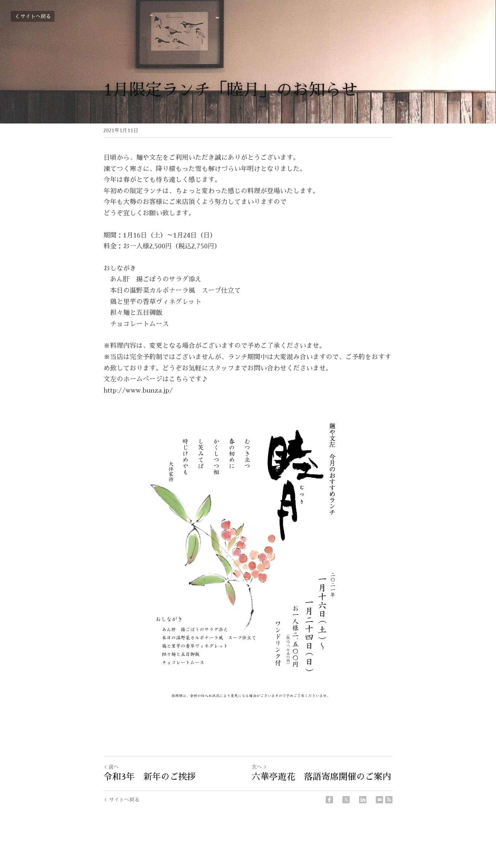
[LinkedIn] (362, 799)
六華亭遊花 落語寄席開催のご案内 (321, 776)
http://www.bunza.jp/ (138, 390)
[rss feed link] (389, 799)
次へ (257, 767)
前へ (114, 767)
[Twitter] (346, 799)
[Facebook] (329, 799)
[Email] (379, 799)
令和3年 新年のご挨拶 (149, 776)
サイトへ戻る (35, 16)
